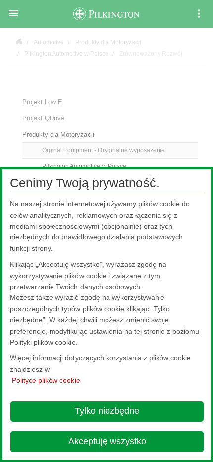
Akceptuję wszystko (107, 441)
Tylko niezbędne (107, 411)
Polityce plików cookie (46, 380)
